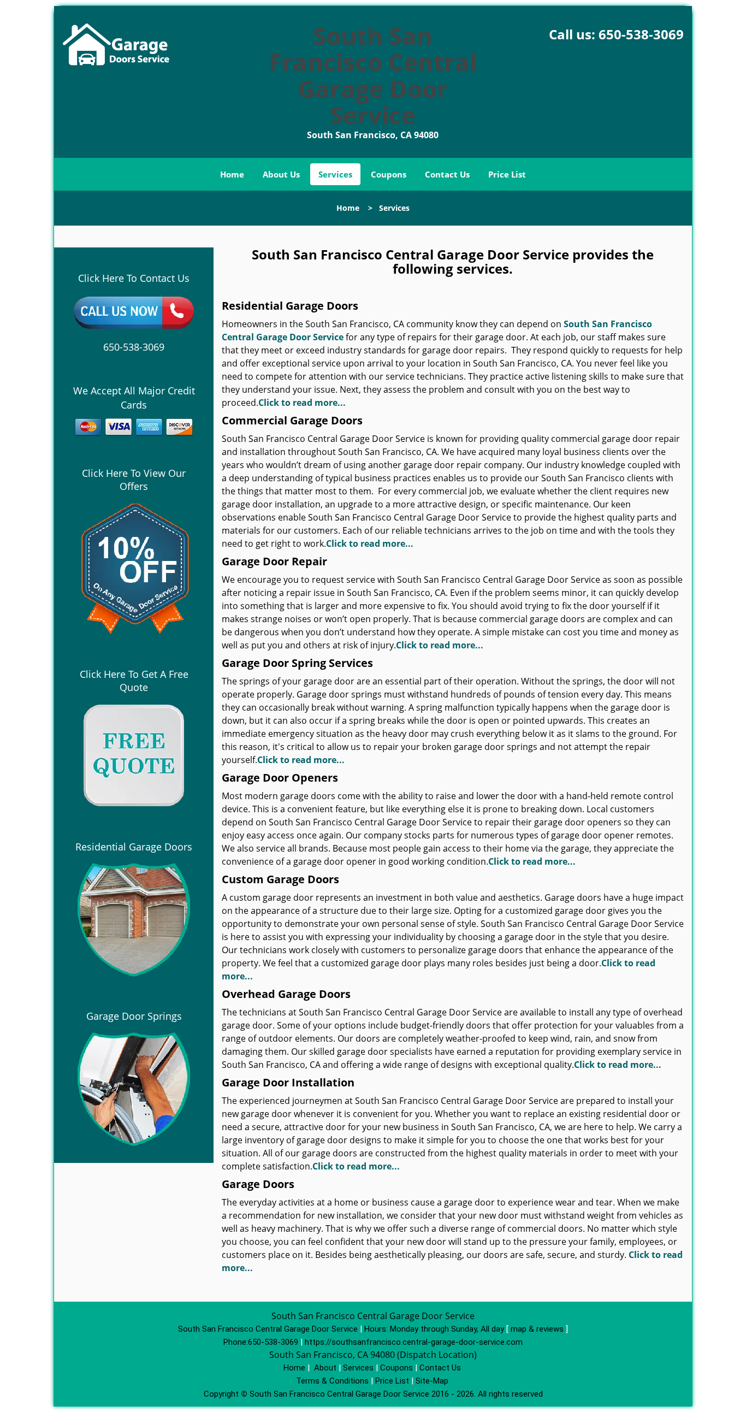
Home (232, 174)
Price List (507, 174)
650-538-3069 (641, 34)
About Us (281, 174)
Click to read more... (302, 403)
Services (335, 174)
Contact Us (447, 174)
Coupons (388, 174)
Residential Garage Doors (133, 846)
